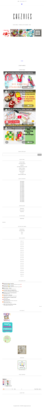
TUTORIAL (22, 172)
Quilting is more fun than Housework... (10, 292)
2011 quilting (22, 182)
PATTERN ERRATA (22, 169)
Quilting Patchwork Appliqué (9, 283)
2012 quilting (22, 183)
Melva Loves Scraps (7, 301)
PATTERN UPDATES (22, 163)
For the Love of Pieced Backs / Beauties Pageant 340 (11, 291)
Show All (40, 306)
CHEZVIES (21, 405)
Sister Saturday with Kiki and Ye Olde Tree (10, 289)
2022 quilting (22, 196)
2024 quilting (22, 199)
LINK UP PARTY (22, 171)
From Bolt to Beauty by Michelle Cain (10, 290)
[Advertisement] (22, 49)
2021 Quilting (22, 195)
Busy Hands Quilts (7, 299)
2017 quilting (22, 190)
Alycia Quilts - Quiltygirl (8, 295)
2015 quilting (22, 187)
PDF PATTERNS (22, 162)
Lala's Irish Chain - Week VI (8, 302)
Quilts (22, 233)
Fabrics (22, 232)
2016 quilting (22, 188)
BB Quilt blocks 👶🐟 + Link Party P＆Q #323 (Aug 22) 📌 (12, 284)
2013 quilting (22, 185)
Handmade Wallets (22, 230)
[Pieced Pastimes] (22, 349)
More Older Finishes (7, 293)
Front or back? (6, 298)
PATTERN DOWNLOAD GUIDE (22, 166)
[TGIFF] (22, 317)
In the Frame (22, 218)
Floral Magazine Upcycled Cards (8, 305)
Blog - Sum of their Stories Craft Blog (10, 304)
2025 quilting (22, 200)
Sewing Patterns (22, 229)
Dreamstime (22, 211)
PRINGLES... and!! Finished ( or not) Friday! (10, 296)
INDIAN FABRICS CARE (22, 174)
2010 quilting (22, 181)
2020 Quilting (22, 194)
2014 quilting (22, 186)
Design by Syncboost (27, 405)
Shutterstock (22, 208)
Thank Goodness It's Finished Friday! (10, 297)
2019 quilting (22, 192)
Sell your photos (22, 210)
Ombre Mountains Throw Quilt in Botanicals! (10, 300)
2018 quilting (22, 191)
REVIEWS (22, 165)
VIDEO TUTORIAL (22, 168)
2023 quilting (22, 197)
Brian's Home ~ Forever (8, 288)
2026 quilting (22, 201)
